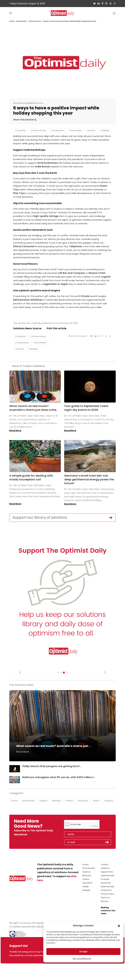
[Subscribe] (58, 672)
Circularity (20, 130)
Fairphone (76, 246)
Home (11, 21)
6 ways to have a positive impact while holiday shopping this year (69, 21)
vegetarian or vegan (55, 284)
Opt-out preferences (82, 958)
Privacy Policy (107, 893)
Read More (15, 430)
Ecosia (85, 296)
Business (56, 800)
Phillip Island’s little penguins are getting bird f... (51, 766)
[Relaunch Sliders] (67, 672)
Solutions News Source (27, 328)
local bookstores (47, 162)
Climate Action (35, 21)
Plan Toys (19, 193)
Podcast (105, 879)
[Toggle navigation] (10, 13)
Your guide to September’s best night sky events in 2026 (86, 408)
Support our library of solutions (39, 517)
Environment (21, 21)
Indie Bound (42, 166)
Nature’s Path (97, 273)
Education (83, 800)
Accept (83, 951)
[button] (118, 925)
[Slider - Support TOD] (64, 672)
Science (43, 800)
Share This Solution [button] (23, 119)
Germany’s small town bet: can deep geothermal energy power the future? (89, 479)
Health (96, 800)
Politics (69, 800)
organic (106, 276)
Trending (104, 130)
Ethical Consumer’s (25, 246)
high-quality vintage (46, 216)
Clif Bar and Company (71, 273)
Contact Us (106, 890)
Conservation (57, 130)
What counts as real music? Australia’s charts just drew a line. (33, 408)
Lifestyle (91, 130)
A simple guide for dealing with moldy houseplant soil (31, 477)
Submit (107, 842)
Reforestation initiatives (28, 299)
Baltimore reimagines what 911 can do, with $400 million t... (58, 777)
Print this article (56, 328)
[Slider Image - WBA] (61, 672)
